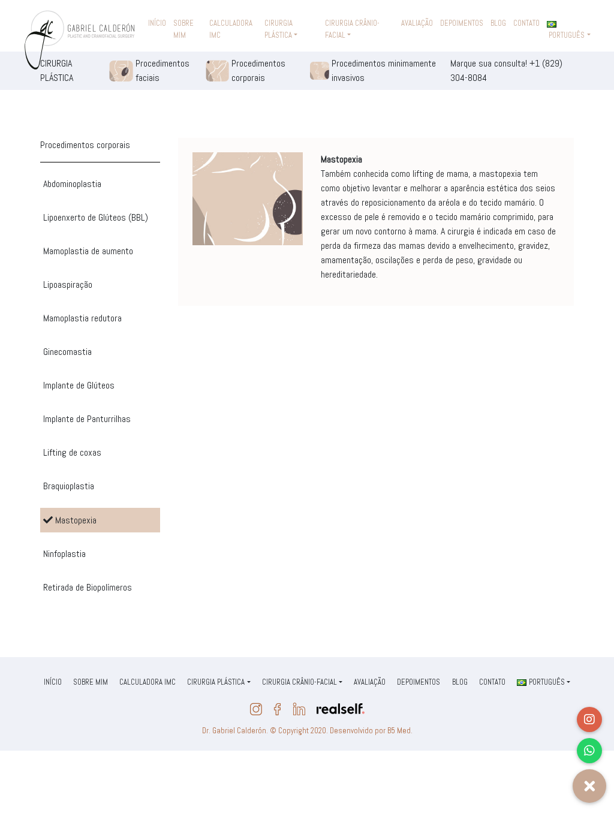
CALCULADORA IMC (230, 29)
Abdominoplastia (72, 183)
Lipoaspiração (67, 284)
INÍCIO (157, 23)
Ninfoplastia (64, 553)
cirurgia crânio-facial (352, 29)
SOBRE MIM (183, 29)
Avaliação (417, 23)
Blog (498, 23)
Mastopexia (75, 520)
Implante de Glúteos (79, 385)
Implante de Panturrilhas (87, 418)
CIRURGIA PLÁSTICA (278, 29)
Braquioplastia (68, 486)
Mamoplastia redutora (82, 318)
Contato (526, 23)
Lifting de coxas (72, 452)
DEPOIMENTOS (461, 23)
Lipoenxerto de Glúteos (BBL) (95, 217)
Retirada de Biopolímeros (87, 587)
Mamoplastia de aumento (88, 251)
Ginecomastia (67, 351)
